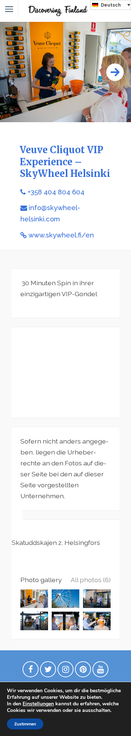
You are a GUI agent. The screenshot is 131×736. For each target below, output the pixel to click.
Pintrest (83, 671)
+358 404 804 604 (56, 192)
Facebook (30, 671)
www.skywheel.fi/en (61, 235)
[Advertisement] (65, 372)
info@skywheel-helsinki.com (50, 213)
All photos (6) (91, 580)
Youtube (100, 671)
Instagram (65, 671)
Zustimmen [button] (25, 724)
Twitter (48, 671)
